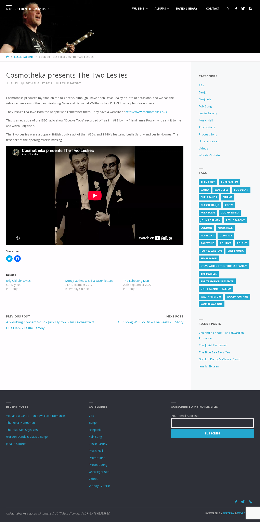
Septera (228, 513)
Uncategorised (209, 141)
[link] (228, 8)
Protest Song (208, 134)
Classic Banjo (210, 205)
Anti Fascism (229, 182)
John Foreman (210, 220)
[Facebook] (236, 8)
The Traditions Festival (217, 281)
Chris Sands (209, 197)
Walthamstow (211, 296)
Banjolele (205, 99)
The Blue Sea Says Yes (214, 352)
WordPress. (245, 513)
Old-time (226, 235)
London (206, 228)
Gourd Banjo (230, 212)
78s (201, 85)
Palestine (207, 243)
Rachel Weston (211, 250)
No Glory (207, 235)
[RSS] (250, 8)
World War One (211, 304)
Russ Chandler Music (28, 8)
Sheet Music (236, 250)
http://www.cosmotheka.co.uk (146, 112)
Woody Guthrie (209, 155)
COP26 (229, 205)
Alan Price (208, 182)
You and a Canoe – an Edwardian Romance (35, 416)
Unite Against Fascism (216, 289)
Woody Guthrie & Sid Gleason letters (89, 281)
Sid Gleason (209, 258)
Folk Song (205, 106)
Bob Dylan (241, 190)
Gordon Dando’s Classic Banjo (219, 359)
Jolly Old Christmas (18, 281)
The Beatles (209, 273)
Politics (225, 243)
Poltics (242, 243)
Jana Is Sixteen (209, 366)
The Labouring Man (136, 281)
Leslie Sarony (24, 57)
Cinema (227, 197)
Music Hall (206, 120)
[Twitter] (243, 8)
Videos (203, 148)
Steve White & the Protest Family (224, 266)
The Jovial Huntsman (213, 345)
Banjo (203, 92)
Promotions (207, 127)
